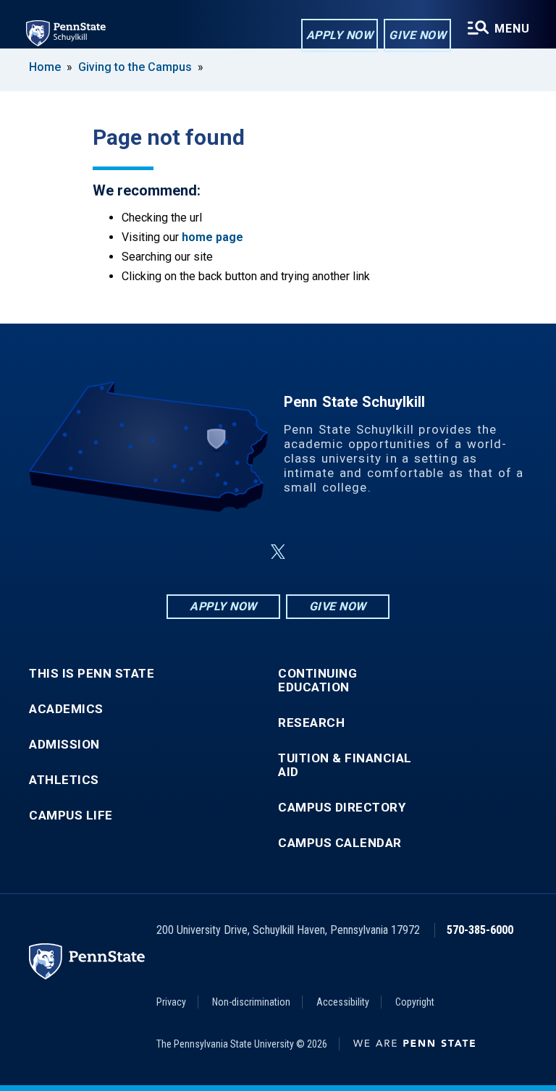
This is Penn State (91, 674)
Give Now (417, 35)
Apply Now (340, 35)
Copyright (414, 1002)
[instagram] (350, 552)
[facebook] (205, 552)
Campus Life (71, 815)
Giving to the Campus (135, 67)
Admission (64, 744)
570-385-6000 (480, 930)
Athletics (64, 780)
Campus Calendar (340, 843)
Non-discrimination (251, 1002)
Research (311, 723)
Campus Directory (341, 807)
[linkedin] (243, 552)
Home (45, 67)
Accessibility (342, 1002)
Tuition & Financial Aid (345, 765)
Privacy (171, 1002)
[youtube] (313, 552)
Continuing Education (317, 680)
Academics (66, 709)
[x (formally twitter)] (278, 552)
